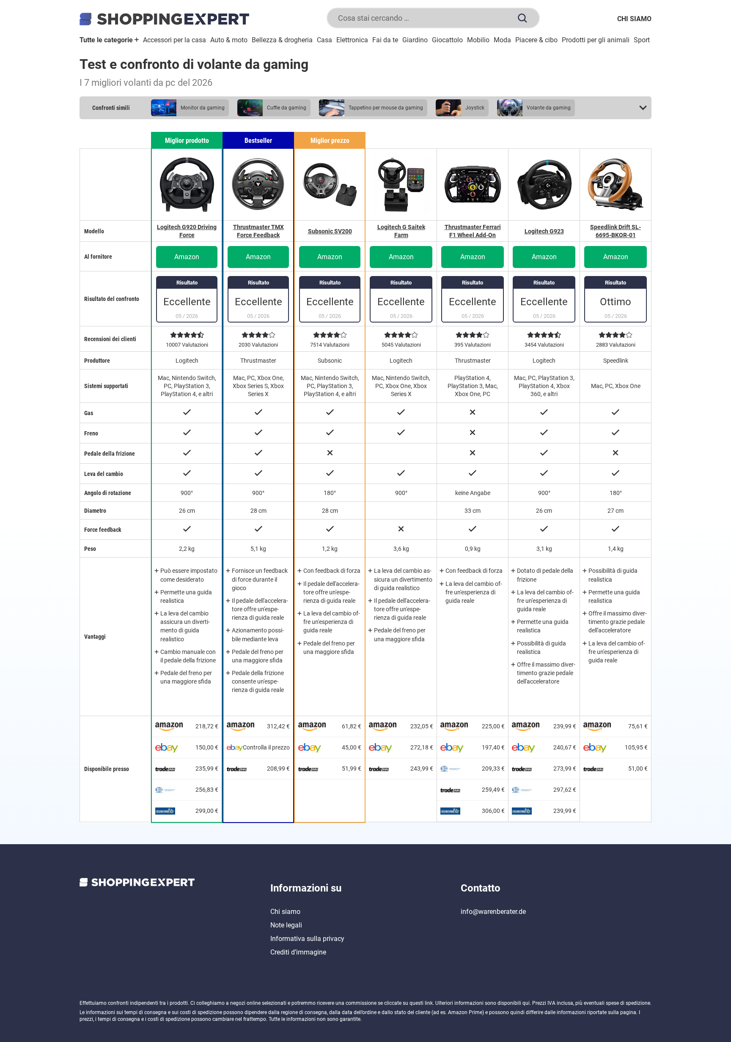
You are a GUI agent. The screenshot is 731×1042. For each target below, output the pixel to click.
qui (526, 1003)
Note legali (286, 925)
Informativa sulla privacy (307, 939)
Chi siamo (634, 19)
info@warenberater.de (493, 912)
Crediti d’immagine (298, 952)
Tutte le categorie (107, 40)
